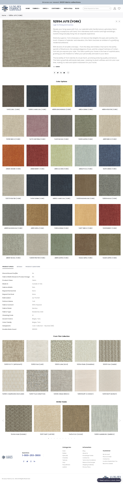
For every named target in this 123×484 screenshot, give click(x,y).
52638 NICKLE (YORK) (110, 198)
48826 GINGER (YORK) (13, 169)
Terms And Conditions (89, 460)
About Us (85, 453)
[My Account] (114, 8)
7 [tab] (66, 438)
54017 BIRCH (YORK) (86, 228)
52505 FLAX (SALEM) (110, 364)
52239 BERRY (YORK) (110, 228)
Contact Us (86, 458)
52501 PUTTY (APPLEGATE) (13, 364)
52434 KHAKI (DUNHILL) (18, 434)
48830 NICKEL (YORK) (13, 258)
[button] (49, 66)
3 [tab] (54, 438)
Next (120, 421)
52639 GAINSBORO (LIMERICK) (104, 434)
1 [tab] (48, 438)
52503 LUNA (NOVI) (61, 364)
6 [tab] (63, 438)
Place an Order (107, 456)
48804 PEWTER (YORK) (109, 109)
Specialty (65, 455)
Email (64, 72)
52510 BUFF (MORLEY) (110, 394)
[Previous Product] (116, 21)
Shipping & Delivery (88, 465)
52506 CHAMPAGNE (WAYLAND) (13, 394)
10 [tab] (74, 438)
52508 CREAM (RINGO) (61, 394)
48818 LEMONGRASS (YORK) (61, 109)
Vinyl (63, 462)
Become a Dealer (108, 463)
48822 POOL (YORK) (85, 169)
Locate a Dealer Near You (110, 461)
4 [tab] (57, 438)
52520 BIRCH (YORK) (13, 139)
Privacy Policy (87, 467)
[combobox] (97, 8)
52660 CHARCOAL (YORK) (37, 109)
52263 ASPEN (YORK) (86, 139)
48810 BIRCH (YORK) (110, 139)
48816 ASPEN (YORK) (61, 258)
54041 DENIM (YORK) (37, 198)
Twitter (57, 72)
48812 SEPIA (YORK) (37, 228)
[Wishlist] (119, 8)
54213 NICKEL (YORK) (61, 139)
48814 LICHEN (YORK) (61, 169)
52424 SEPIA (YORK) (85, 258)
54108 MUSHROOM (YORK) (86, 198)
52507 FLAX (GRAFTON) (37, 394)
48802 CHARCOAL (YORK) (61, 198)
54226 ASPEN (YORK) (110, 258)
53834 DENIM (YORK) (61, 228)
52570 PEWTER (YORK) (13, 198)
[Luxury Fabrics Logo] (11, 8)
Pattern (64, 453)
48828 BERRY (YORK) (37, 169)
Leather (64, 467)
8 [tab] (69, 438)
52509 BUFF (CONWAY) (86, 394)
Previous (3, 421)
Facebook (54, 72)
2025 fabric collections (70, 2)
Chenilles (65, 458)
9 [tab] (72, 438)
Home (4, 15)
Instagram (30, 461)
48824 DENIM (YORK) (86, 109)
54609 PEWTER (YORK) (37, 258)
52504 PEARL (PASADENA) (85, 364)
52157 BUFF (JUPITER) (47, 434)
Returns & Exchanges (89, 462)
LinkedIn (60, 72)
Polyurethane (66, 465)
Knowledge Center (88, 455)
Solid (63, 451)
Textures (64, 460)
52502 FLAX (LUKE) (37, 364)
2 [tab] (51, 438)
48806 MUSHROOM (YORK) (13, 228)
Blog (84, 451)
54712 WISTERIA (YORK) (37, 139)
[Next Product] (119, 21)
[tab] (7, 267)
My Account (106, 454)
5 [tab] (60, 438)
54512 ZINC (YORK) (13, 109)
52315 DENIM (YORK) (110, 169)
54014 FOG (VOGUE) (76, 434)
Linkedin (34, 461)
